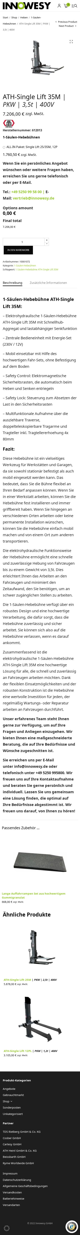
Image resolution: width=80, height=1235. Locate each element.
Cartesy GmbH (12, 1144)
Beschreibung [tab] (12, 283)
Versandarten (11, 1205)
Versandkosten (12, 1192)
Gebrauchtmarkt (13, 1095)
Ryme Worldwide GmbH (18, 1163)
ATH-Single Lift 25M (30, 980)
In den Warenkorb (18, 250)
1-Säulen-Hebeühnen (25, 265)
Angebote (9, 1089)
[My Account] (59, 6)
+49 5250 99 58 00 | (28, 191)
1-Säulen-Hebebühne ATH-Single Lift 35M (36, 269)
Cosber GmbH (12, 1138)
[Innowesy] (27, 6)
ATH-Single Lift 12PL (30, 1051)
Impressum (10, 1173)
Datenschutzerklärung (17, 1180)
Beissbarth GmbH (14, 1157)
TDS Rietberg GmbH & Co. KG (22, 1131)
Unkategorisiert (13, 1114)
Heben (24, 17)
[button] (71, 41)
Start (5, 17)
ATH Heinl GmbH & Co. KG (20, 1150)
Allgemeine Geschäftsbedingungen (25, 1186)
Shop (14, 17)
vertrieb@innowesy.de (33, 198)
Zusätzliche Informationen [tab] (48, 283)
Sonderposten (12, 1107)
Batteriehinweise (13, 1198)
